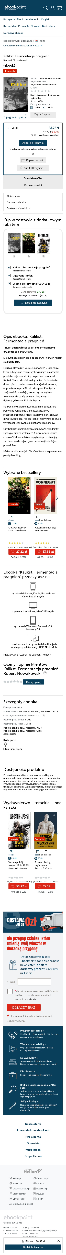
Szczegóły (16, 202)
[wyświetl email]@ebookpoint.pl (43, 1230)
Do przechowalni (33, 185)
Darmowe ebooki (13, 32)
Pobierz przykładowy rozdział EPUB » (22, 727)
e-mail (11, 982)
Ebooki (20, 19)
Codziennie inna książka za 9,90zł (21, 45)
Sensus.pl (17, 1183)
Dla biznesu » (27, 1071)
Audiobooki (32, 19)
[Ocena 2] (35, 91)
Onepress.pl (42, 1178)
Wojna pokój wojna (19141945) (32, 283)
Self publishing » (29, 1101)
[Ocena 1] (31, 91)
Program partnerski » (32, 1030)
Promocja (10, 71)
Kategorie (9, 19)
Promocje (23, 26)
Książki (45, 19)
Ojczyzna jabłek (23, 275)
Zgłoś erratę (9, 733)
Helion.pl (17, 1178)
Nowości (35, 26)
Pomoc (45, 654)
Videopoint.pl (19, 1193)
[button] (57, 498)
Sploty (39, 1198)
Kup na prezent (34, 160)
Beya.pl (40, 1193)
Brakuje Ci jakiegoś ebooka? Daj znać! (38, 1086)
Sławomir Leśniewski (22, 287)
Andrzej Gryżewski (43, 868)
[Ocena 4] (42, 91)
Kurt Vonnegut (41, 530)
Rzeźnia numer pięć (45, 527)
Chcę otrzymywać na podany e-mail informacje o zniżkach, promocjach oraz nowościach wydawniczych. (36, 995)
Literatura (8, 748)
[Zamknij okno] (59, 1241)
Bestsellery (48, 26)
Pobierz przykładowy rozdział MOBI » (22, 730)
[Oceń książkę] (46, 91)
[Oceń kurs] (12, 681)
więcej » (32, 999)
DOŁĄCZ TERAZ (23, 1007)
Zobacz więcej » (16, 1020)
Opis (13, 196)
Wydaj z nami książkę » (33, 1044)
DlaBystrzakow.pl (21, 1188)
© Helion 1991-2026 (12, 1222)
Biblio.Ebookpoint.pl (23, 1203)
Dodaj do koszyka (32, 142)
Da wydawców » (29, 1057)
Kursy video (10, 26)
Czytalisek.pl (19, 1198)
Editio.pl (40, 1183)
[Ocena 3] (38, 91)
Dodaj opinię (33, 681)
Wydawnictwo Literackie (43, 84)
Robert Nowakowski (50, 78)
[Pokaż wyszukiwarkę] (45, 8)
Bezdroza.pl (42, 1188)
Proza (19, 748)
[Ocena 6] (48, 91)
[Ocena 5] (45, 91)
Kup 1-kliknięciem (33, 168)
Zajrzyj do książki (13, 117)
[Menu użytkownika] (52, 8)
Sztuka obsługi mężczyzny (43, 864)
